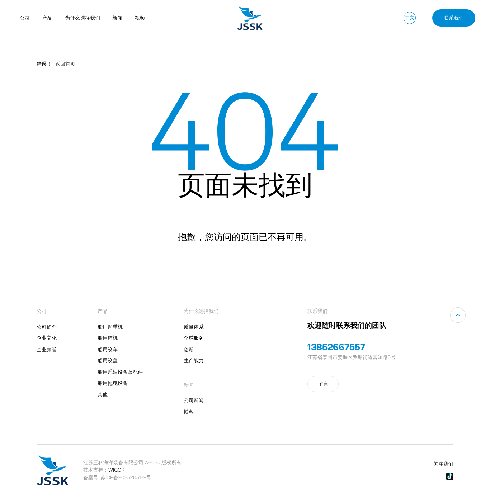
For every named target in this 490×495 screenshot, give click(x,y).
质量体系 (194, 327)
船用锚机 (108, 338)
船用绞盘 (108, 360)
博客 (189, 412)
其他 (103, 394)
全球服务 (194, 338)
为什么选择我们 (82, 18)
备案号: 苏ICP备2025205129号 (117, 477)
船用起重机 (110, 327)
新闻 (117, 18)
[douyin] (449, 476)
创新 (189, 349)
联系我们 (454, 18)
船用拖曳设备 (113, 383)
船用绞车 (108, 349)
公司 (25, 18)
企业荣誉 (47, 349)
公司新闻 (194, 400)
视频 (140, 18)
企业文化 (47, 338)
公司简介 (47, 327)
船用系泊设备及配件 (120, 372)
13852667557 (336, 346)
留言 (323, 384)
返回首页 (65, 64)
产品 (47, 18)
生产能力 (194, 360)
